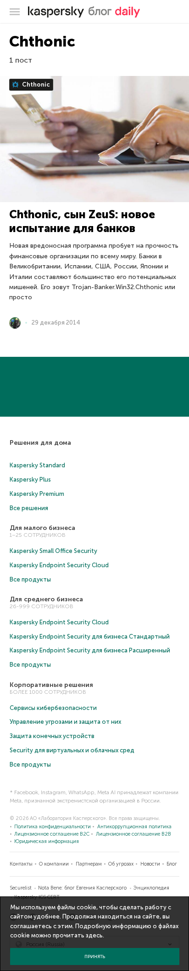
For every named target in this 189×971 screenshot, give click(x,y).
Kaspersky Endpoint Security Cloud (59, 565)
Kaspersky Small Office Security (53, 550)
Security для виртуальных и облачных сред (72, 750)
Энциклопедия (151, 888)
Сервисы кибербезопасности (53, 707)
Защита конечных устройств (52, 736)
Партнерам (89, 864)
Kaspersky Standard (37, 465)
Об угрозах (120, 864)
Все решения (29, 508)
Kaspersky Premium (37, 493)
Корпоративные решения (51, 685)
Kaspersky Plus (30, 479)
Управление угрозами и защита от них (65, 721)
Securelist (21, 888)
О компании (54, 864)
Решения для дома (40, 443)
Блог (172, 864)
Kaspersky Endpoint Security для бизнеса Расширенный (90, 650)
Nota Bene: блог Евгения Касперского (82, 888)
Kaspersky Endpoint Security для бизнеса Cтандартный (90, 636)
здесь (94, 935)
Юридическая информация (46, 841)
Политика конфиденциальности (52, 827)
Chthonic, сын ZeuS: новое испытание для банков (82, 221)
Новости (150, 864)
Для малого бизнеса (42, 528)
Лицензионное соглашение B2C (51, 834)
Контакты (21, 864)
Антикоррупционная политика (134, 827)
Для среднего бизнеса (46, 599)
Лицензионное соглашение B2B (133, 834)
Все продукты (30, 579)
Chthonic (35, 84)
